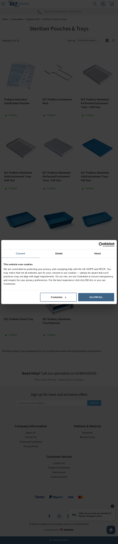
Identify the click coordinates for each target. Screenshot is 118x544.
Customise (56, 297)
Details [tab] (59, 253)
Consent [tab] (20, 253)
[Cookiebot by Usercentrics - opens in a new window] (101, 244)
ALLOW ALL (96, 297)
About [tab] (97, 253)
